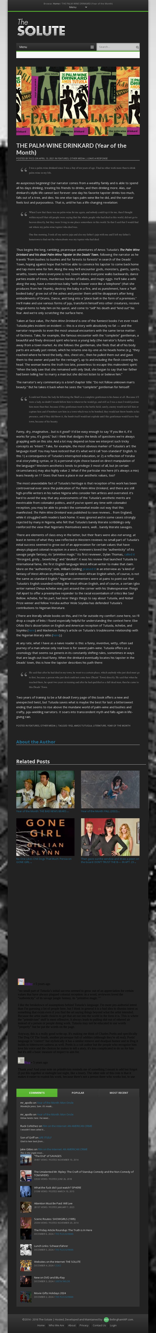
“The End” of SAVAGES (48, 1156)
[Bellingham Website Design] (106, 1319)
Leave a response (97, 158)
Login (113, 1325)
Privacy (84, 1325)
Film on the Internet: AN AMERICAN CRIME (67, 1126)
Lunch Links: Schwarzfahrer (51, 1246)
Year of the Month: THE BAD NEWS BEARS (42, 811)
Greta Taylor (62, 1281)
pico (31, 158)
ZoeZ (58, 1265)
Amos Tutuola (83, 725)
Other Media (77, 158)
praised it (89, 569)
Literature (99, 725)
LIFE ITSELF (45, 1137)
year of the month (118, 725)
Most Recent (119, 1093)
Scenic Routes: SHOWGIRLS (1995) (54, 1219)
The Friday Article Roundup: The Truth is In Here (63, 1230)
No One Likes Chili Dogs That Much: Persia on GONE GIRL (44, 860)
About (72, 1325)
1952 (70, 725)
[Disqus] (78, 922)
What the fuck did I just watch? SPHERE (57, 1187)
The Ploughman (64, 1234)
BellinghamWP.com (121, 1319)
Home (56, 3)
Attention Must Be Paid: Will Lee (53, 1203)
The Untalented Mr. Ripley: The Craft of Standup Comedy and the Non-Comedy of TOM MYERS (84, 1173)
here (31, 630)
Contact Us (99, 1325)
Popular (78, 1093)
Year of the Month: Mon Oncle (55, 1102)
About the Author (35, 742)
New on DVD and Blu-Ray (49, 1277)
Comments (37, 1093)
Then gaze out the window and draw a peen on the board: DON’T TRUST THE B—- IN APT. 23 (110, 860)
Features (63, 158)
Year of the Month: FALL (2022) (100, 811)
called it (129, 554)
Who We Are (56, 1325)
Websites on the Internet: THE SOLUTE (57, 1262)
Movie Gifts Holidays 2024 (50, 1293)
